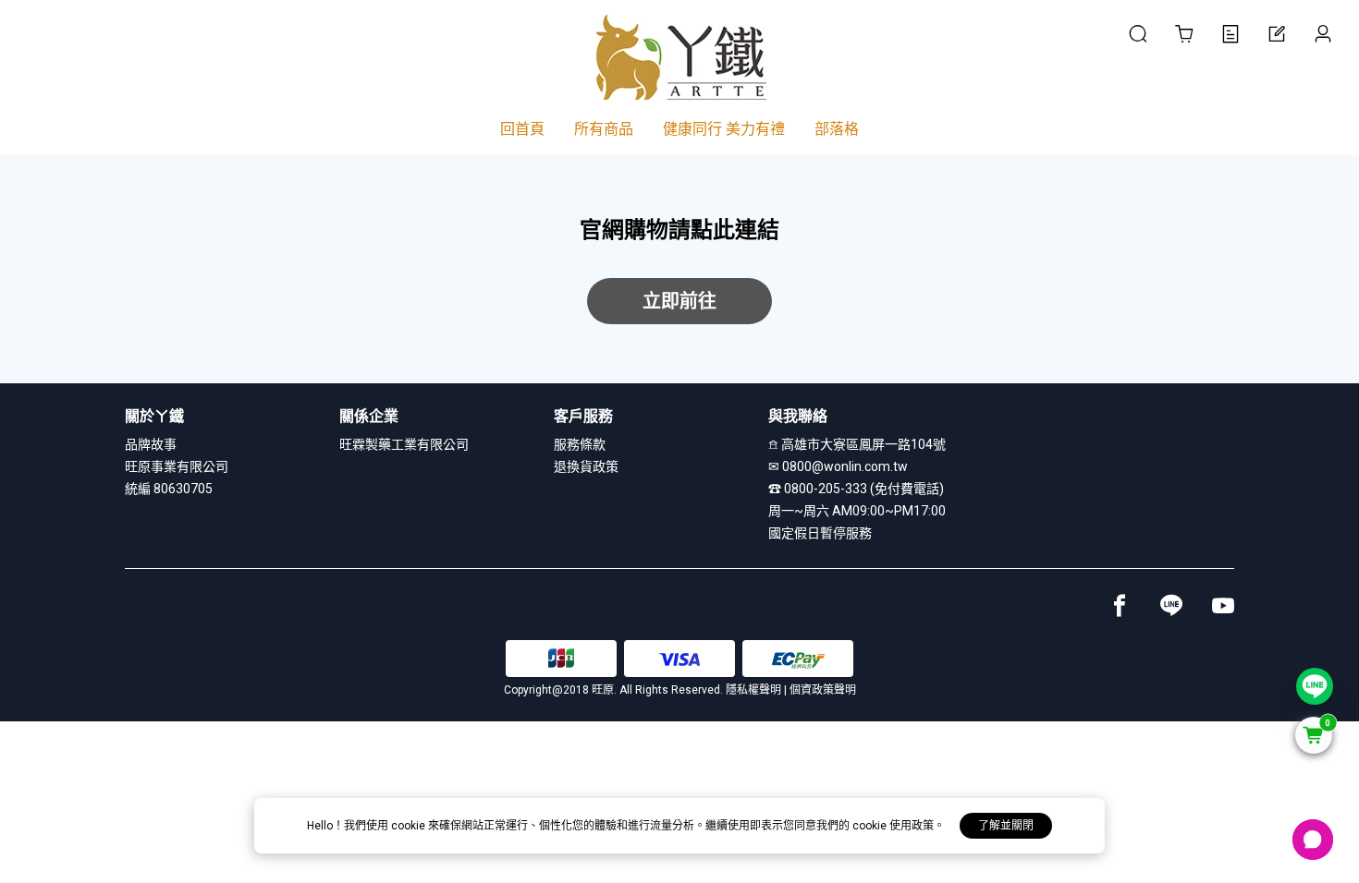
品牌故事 (151, 444)
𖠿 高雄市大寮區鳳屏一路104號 (857, 444)
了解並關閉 (1006, 825)
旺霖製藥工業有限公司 (404, 444)
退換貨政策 (586, 466)
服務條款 (580, 444)
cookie (409, 825)
